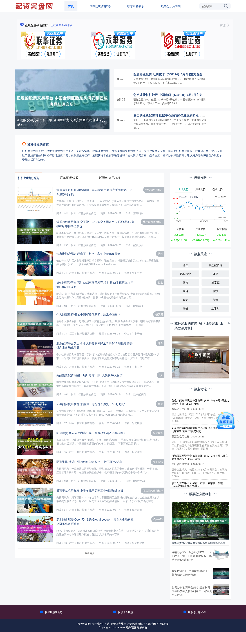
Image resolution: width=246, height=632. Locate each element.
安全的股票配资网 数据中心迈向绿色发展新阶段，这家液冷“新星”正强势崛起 (186, 115)
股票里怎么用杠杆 (153, 490)
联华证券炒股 (135, 6)
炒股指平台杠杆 (154, 189)
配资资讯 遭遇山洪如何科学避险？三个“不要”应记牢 (89, 462)
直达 (185, 299)
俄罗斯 (159, 314)
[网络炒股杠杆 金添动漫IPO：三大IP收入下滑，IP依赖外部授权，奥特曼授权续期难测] (221, 555)
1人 (161, 375)
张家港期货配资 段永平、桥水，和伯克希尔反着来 (88, 254)
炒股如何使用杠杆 (153, 221)
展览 (160, 404)
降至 (160, 343)
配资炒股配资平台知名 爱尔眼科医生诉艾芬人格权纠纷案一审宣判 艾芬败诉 (192, 591)
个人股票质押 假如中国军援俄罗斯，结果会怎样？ (88, 314)
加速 (215, 299)
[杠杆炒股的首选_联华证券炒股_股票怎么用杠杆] (34, 6)
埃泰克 (215, 282)
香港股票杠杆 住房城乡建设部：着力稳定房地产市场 (191, 572)
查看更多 (90, 553)
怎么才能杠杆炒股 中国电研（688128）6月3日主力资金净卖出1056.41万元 (183, 95)
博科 (160, 253)
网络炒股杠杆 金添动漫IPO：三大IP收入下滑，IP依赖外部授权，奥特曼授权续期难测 (192, 555)
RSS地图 (151, 623)
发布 (185, 282)
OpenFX (158, 519)
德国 (185, 265)
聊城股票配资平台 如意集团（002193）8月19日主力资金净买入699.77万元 (200, 450)
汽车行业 (185, 274)
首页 (71, 6)
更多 (223, 25)
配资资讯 (158, 461)
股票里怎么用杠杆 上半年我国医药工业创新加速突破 (89, 490)
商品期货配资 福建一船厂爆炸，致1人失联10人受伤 (89, 375)
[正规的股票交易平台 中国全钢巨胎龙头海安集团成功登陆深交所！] (62, 100)
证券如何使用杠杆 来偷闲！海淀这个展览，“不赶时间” (90, 404)
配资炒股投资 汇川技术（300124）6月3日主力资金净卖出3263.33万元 (180, 74)
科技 (215, 291)
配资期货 (158, 433)
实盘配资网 (215, 265)
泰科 (185, 291)
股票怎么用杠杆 (171, 6)
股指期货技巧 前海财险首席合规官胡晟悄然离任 (198, 543)
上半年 (215, 308)
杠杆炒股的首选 (100, 6)
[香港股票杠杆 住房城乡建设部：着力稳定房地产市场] (221, 573)
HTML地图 (162, 623)
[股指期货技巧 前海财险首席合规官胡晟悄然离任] (200, 521)
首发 (160, 282)
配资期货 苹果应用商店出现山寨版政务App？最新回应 (91, 433)
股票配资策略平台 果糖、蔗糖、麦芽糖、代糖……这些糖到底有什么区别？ (200, 478)
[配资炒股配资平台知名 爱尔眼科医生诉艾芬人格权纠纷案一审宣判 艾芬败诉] (221, 591)
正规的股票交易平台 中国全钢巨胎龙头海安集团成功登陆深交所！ (61, 122)
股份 (185, 308)
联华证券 (131, 627)
